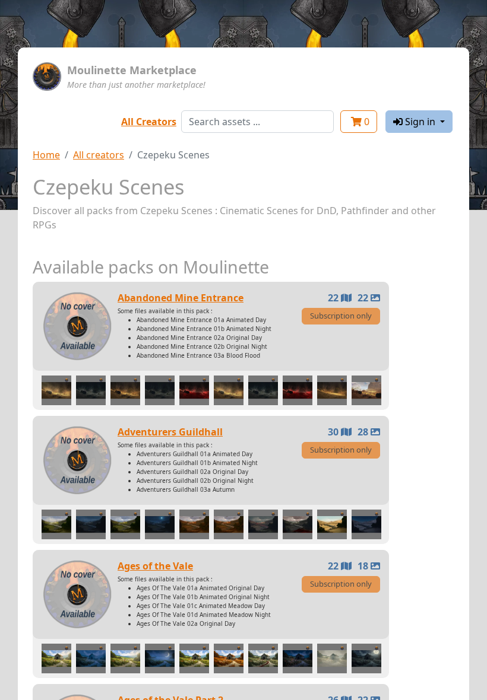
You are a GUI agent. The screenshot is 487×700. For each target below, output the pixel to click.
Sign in (420, 121)
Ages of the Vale (155, 565)
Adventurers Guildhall (170, 431)
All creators (98, 154)
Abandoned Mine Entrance (181, 297)
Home (46, 154)
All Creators (148, 121)
